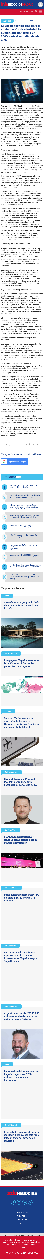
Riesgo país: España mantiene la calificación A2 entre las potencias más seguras (25, 496)
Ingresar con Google (17, 461)
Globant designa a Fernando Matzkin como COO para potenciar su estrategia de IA (24, 516)
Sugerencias (22, 1212)
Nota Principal (11, 653)
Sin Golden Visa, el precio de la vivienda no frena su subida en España (24, 486)
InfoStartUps (10, 830)
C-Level (8, 711)
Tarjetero (22, 1216)
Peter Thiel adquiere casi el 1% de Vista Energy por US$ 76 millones (23, 536)
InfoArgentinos (11, 772)
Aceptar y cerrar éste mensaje (22, 1253)
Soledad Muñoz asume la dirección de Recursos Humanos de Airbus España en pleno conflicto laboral (24, 507)
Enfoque (7, 20)
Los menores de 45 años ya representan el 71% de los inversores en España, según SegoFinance (24, 547)
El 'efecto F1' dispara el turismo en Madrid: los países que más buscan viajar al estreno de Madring (25, 577)
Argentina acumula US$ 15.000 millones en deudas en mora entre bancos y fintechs (24, 556)
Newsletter (22, 1220)
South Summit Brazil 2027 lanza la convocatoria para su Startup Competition (24, 526)
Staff (22, 1223)
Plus (7, 595)
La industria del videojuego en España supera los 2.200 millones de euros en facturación (25, 566)
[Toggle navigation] (40, 11)
